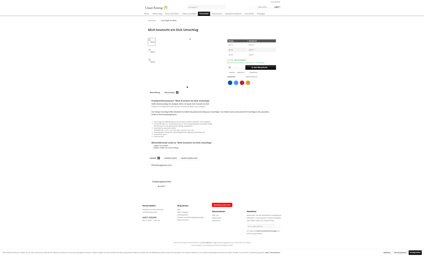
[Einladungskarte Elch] (161, 171)
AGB (178, 209)
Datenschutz (216, 218)
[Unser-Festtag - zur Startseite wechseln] (156, 7)
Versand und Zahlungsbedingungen (190, 217)
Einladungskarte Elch (161, 182)
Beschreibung (155, 92)
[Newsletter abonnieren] (277, 226)
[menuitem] (206, 7)
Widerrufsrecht (182, 220)
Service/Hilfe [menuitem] (275, 2)
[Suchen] (224, 7)
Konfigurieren (415, 252)
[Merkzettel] (251, 7)
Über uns (215, 215)
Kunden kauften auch (189, 158)
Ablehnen (387, 252)
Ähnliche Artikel (170, 158)
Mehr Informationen (272, 252)
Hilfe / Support (182, 212)
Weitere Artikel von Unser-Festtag (165, 148)
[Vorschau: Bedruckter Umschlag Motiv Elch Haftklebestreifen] (152, 62)
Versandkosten (207, 243)
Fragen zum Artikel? (160, 146)
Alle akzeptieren (400, 252)
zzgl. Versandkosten (240, 60)
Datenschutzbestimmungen (266, 231)
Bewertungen (171, 92)
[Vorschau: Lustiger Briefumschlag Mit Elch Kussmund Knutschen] (152, 42)
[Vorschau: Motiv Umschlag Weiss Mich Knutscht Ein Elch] (152, 52)
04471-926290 (149, 217)
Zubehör (154, 158)
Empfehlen (253, 72)
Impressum (216, 220)
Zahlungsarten (182, 215)
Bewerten (241, 72)
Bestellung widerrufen (222, 205)
